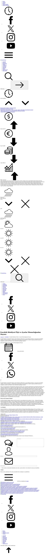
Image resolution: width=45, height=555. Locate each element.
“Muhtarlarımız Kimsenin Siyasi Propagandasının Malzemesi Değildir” (12, 110)
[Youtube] (11, 49)
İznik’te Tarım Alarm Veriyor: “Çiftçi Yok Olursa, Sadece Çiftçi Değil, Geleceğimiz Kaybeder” (16, 109)
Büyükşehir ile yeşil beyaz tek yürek (6, 108)
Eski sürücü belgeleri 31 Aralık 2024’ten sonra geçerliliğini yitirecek (12, 431)
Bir (6, 414)
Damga (10, 414)
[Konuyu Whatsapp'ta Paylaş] (11, 377)
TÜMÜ (27, 481)
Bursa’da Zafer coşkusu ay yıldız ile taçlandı (8, 107)
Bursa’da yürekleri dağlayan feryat (6, 425)
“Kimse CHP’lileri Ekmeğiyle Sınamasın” (7, 111)
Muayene (14, 414)
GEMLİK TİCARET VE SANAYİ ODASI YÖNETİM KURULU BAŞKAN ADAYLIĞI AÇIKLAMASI (19, 491)
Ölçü (17, 414)
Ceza (8, 414)
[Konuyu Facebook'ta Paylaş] (11, 360)
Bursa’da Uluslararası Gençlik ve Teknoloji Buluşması (9, 485)
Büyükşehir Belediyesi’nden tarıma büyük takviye (9, 434)
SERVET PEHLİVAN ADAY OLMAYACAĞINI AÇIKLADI (11, 493)
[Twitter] (11, 32)
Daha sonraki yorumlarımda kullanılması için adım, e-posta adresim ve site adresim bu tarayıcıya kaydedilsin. (20, 467)
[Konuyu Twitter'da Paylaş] (11, 369)
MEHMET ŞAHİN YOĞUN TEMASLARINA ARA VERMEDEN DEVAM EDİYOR (16, 422)
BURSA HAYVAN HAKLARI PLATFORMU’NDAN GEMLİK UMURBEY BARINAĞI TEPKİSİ (18, 489)
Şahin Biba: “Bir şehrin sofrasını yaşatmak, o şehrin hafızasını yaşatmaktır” (13, 487)
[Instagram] (11, 41)
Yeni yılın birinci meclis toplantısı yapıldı (7, 428)
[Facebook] (11, 24)
